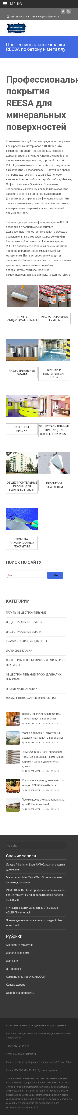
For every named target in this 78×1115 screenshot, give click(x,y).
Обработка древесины (20, 992)
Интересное (13, 968)
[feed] (68, 12)
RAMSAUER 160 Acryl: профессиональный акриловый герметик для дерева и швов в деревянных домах (43, 759)
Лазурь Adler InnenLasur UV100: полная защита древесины (41, 716)
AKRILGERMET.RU (33, 723)
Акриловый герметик (19, 944)
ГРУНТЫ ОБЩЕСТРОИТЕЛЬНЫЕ (26, 612)
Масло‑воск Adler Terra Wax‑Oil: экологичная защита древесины (42, 735)
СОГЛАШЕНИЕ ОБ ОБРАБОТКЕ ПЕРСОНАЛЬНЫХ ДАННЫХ (36, 1078)
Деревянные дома (18, 952)
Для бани (12, 960)
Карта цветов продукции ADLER (26, 976)
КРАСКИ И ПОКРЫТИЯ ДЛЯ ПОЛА (26, 641)
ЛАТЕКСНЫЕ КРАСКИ (19, 650)
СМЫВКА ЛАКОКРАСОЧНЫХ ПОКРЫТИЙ (31, 698)
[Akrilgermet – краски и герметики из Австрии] (13, 27)
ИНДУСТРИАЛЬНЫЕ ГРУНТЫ (24, 622)
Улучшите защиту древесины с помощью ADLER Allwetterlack (44, 783)
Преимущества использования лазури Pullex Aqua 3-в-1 (44, 802)
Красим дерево (15, 984)
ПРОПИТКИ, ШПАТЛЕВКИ (21, 688)
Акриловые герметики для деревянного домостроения (36, 1025)
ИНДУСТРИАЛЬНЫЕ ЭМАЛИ (23, 631)
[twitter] (63, 12)
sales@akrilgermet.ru (24, 1054)
